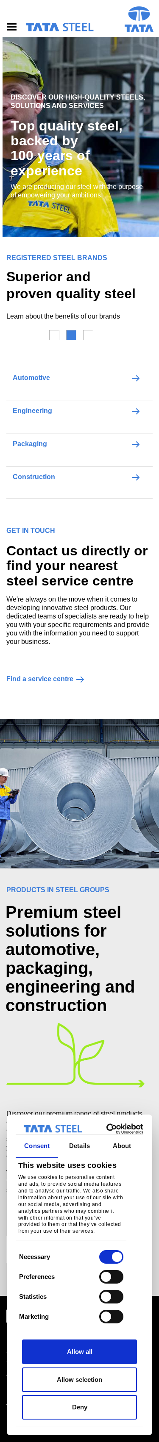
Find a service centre (39, 678)
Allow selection (79, 1379)
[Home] (59, 27)
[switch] (111, 1277)
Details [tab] (79, 1145)
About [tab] (122, 1145)
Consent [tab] (37, 1145)
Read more (135, 378)
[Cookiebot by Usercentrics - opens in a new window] (109, 1128)
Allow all (79, 1351)
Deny (79, 1407)
